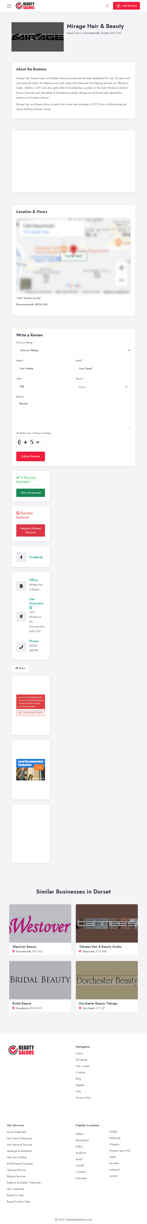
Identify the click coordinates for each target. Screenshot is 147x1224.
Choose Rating (24, 342)
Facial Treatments (16, 1132)
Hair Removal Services (19, 1145)
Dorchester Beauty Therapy (98, 1003)
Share (22, 668)
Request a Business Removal (30, 530)
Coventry (81, 1172)
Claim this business (30, 493)
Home (79, 1053)
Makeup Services (16, 1176)
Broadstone (22, 1008)
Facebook (36, 557)
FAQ (78, 1091)
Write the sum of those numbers (33, 433)
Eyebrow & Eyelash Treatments (24, 1183)
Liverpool (114, 1169)
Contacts (80, 1072)
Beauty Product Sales (18, 1201)
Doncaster (81, 1178)
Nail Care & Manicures (19, 1138)
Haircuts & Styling (17, 1157)
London (113, 1176)
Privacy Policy (83, 1098)
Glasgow (114, 1144)
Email (78, 360)
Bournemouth (92, 33)
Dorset (104, 33)
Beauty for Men (15, 1195)
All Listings (81, 1060)
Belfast (79, 1134)
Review (20, 397)
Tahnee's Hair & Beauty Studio (100, 947)
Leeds (112, 1157)
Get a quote (82, 1066)
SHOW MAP (73, 256)
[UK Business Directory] (30, 769)
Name (19, 360)
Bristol (79, 1159)
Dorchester (89, 1008)
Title (18, 379)
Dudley (113, 1132)
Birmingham (82, 1140)
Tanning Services (16, 1170)
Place (79, 379)
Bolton (79, 1146)
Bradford (81, 1153)
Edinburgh (115, 1138)
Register (80, 1085)
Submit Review (30, 456)
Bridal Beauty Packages (20, 1164)
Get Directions (36, 601)
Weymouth (89, 951)
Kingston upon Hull (119, 1150)
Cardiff (80, 1165)
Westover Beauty (24, 947)
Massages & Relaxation (19, 1151)
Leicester (114, 1163)
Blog (78, 1079)
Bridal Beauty (21, 1003)
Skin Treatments (15, 1189)
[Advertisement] (73, 163)
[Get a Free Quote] (30, 705)
